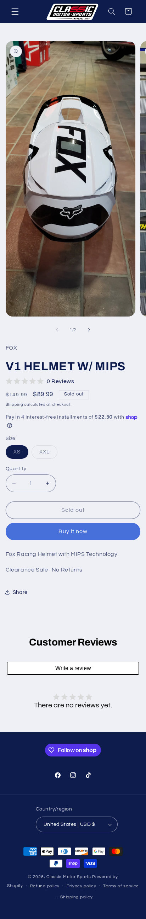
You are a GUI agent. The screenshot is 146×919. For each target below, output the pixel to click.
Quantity (16, 468)
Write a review (73, 668)
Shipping (14, 405)
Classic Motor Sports (69, 877)
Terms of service (121, 886)
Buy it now (73, 531)
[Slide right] (89, 330)
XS (20, 454)
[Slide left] (57, 330)
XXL (48, 454)
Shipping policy (76, 897)
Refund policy (45, 886)
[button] (15, 11)
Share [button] (20, 592)
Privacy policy (81, 886)
